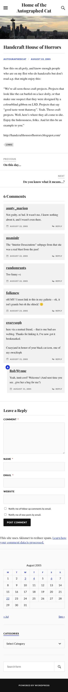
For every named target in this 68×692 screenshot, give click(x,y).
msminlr (12, 238)
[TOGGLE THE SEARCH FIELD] (63, 8)
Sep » (62, 616)
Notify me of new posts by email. (25, 514)
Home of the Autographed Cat (34, 7)
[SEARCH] (59, 667)
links (9, 144)
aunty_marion (17, 208)
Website (8, 491)
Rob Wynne (18, 371)
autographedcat (14, 59)
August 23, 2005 (19, 311)
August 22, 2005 (41, 59)
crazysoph (14, 322)
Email (8, 475)
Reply (59, 226)
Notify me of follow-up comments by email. (30, 508)
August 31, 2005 (19, 359)
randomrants (16, 268)
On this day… (12, 165)
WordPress (42, 685)
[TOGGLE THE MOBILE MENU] (5, 8)
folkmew (12, 293)
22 (7, 598)
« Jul (6, 616)
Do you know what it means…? (44, 182)
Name (8, 459)
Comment (11, 419)
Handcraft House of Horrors (32, 47)
